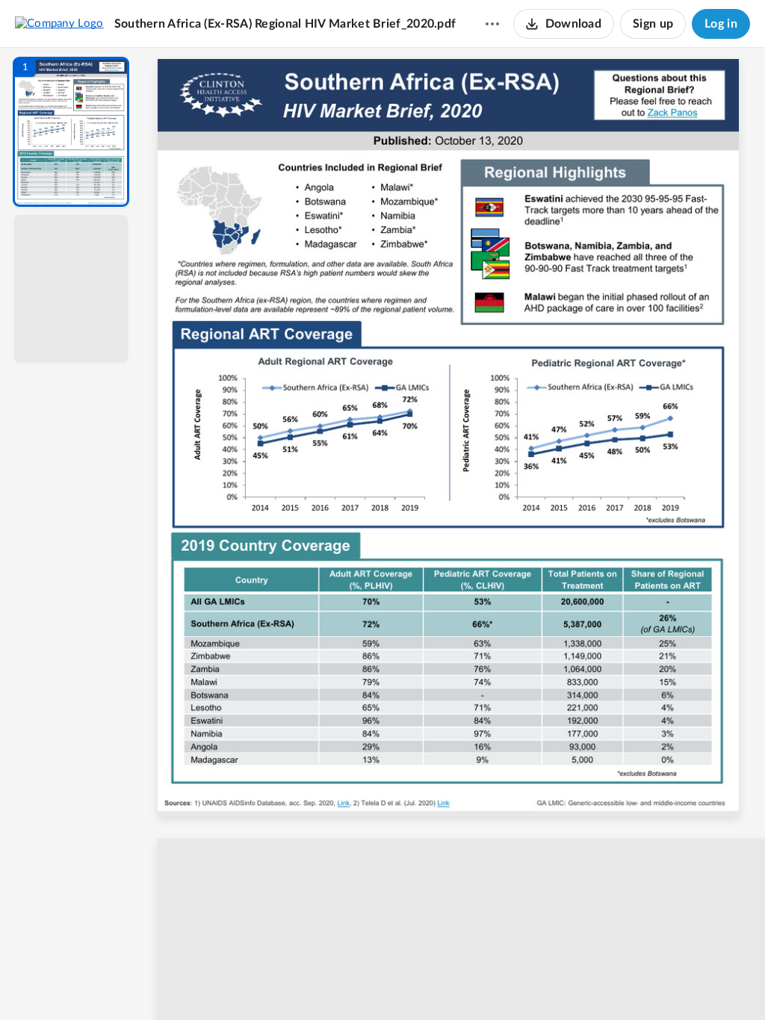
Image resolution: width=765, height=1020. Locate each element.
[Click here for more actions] (492, 24)
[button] (71, 132)
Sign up (653, 24)
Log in (720, 24)
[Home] (59, 23)
